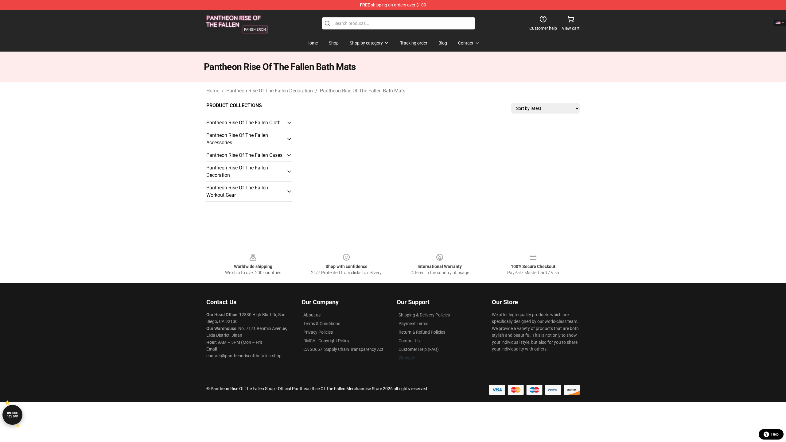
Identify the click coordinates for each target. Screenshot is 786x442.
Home (212, 91)
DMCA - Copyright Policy (326, 340)
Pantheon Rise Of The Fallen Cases (244, 155)
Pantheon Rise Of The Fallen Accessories (237, 138)
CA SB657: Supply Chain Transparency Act (343, 349)
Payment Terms (413, 323)
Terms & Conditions (321, 323)
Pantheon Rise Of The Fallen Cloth (243, 123)
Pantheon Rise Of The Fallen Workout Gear (237, 191)
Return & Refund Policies (422, 332)
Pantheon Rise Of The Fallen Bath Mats (362, 91)
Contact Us (409, 340)
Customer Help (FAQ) (419, 349)
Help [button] (775, 434)
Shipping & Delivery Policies (424, 314)
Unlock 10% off (12, 415)
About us (312, 314)
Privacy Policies (318, 332)
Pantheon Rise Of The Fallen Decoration (269, 91)
